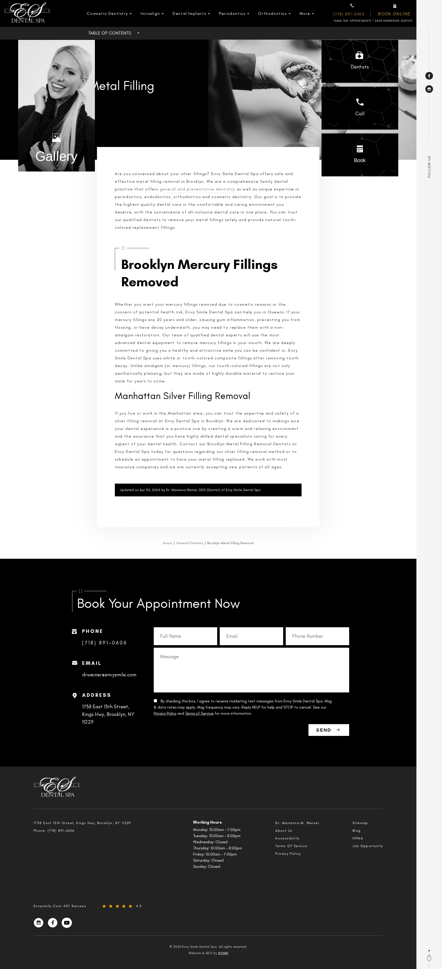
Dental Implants (189, 13)
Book (360, 160)
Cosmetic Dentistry (107, 13)
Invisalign (150, 13)
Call (359, 113)
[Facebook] (429, 76)
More (305, 13)
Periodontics (232, 13)
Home (167, 543)
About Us (283, 830)
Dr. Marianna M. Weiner (297, 823)
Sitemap (360, 823)
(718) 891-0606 (348, 14)
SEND (323, 730)
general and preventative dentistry (197, 189)
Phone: (54, 830)
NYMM (223, 953)
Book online (394, 14)
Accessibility (287, 838)
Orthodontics (272, 13)
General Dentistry (189, 543)
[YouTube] (67, 923)
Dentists (360, 67)
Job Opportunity (367, 846)
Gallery (56, 156)
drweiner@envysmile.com (109, 674)
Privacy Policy (165, 713)
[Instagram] (429, 89)
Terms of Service (199, 713)
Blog (356, 830)
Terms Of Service (291, 846)
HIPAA (357, 838)
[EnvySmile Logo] (27, 13)
